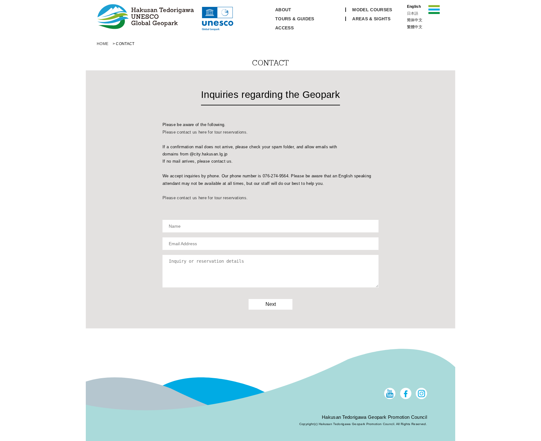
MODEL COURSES (372, 9)
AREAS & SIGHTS (371, 18)
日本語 (413, 13)
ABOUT (283, 9)
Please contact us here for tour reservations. (205, 132)
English (414, 6)
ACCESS (284, 27)
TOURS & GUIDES (294, 18)
